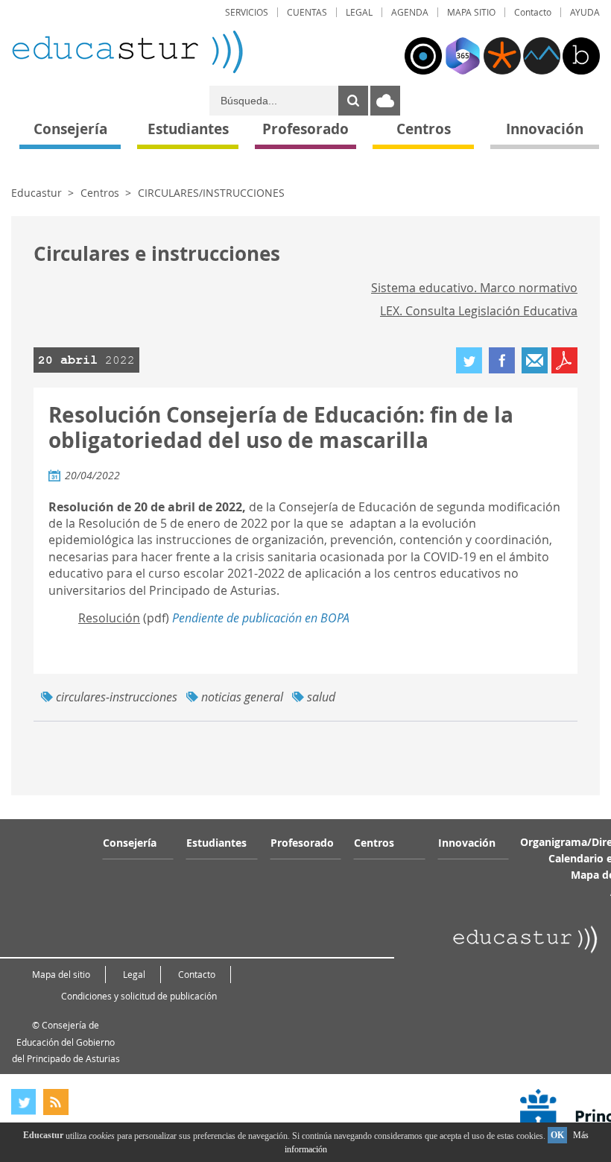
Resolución (109, 618)
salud (321, 697)
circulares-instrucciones (116, 697)
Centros (99, 193)
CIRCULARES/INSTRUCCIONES (211, 193)
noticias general (242, 697)
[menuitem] (246, 12)
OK (557, 1135)
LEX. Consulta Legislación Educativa (478, 311)
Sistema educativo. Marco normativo (474, 288)
